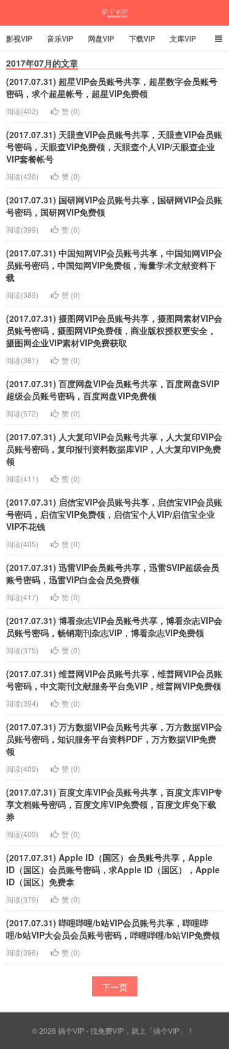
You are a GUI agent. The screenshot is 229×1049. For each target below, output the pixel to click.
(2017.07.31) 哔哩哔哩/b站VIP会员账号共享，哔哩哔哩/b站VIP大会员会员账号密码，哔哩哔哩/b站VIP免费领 (113, 929)
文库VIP (183, 38)
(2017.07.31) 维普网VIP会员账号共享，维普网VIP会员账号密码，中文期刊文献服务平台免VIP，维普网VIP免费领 (114, 679)
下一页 (115, 987)
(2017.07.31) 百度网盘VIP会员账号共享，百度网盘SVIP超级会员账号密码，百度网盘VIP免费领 (112, 389)
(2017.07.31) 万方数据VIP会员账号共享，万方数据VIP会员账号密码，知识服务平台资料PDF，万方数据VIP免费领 (114, 739)
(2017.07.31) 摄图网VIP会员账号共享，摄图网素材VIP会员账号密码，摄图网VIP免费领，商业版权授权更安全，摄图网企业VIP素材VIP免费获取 (114, 330)
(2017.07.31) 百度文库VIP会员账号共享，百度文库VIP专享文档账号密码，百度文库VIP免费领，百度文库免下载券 (114, 804)
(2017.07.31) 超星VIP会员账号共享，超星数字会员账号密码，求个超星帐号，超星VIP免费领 (111, 87)
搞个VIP (114, 13)
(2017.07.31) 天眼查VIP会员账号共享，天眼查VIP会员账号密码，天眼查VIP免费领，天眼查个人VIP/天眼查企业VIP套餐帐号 (114, 146)
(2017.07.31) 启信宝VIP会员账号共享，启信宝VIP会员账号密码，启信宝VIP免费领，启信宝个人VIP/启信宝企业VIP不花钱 (114, 514)
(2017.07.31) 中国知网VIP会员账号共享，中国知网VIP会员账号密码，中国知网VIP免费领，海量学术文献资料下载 (114, 265)
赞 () (71, 111)
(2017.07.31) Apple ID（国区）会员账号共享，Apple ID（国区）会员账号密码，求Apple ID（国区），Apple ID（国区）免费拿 (113, 869)
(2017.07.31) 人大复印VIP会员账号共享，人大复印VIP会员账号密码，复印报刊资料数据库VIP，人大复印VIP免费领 (114, 448)
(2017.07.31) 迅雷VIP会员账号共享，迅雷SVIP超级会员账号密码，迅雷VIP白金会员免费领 (112, 573)
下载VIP (142, 38)
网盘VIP (101, 38)
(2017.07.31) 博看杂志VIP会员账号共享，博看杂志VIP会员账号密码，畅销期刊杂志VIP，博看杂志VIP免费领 (114, 626)
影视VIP (19, 38)
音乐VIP (60, 38)
